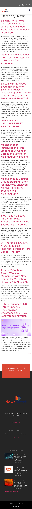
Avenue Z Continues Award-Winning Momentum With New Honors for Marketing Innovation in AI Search (14, 276)
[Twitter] (15, 506)
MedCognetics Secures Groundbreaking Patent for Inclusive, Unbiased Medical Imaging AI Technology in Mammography (14, 186)
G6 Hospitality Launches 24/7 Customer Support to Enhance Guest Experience (15, 59)
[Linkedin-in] (16, 506)
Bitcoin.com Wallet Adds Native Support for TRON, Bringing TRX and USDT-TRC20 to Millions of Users (20, 483)
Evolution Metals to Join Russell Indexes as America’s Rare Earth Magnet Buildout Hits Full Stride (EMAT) (20, 457)
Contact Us (16, 437)
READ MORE (17, 462)
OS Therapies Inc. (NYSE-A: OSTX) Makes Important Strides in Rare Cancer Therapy (16, 247)
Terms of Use (16, 422)
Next (29, 353)
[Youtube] (18, 506)
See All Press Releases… (12, 491)
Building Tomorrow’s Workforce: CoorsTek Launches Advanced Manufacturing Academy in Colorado (15, 26)
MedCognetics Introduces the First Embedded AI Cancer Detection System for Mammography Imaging (15, 150)
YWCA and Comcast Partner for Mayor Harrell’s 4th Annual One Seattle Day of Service (15, 220)
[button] (29, 10)
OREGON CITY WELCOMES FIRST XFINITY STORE (12, 123)
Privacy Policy (16, 419)
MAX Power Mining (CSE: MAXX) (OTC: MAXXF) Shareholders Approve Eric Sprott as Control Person (20, 470)
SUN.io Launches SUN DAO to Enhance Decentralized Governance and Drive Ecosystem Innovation (14, 310)
